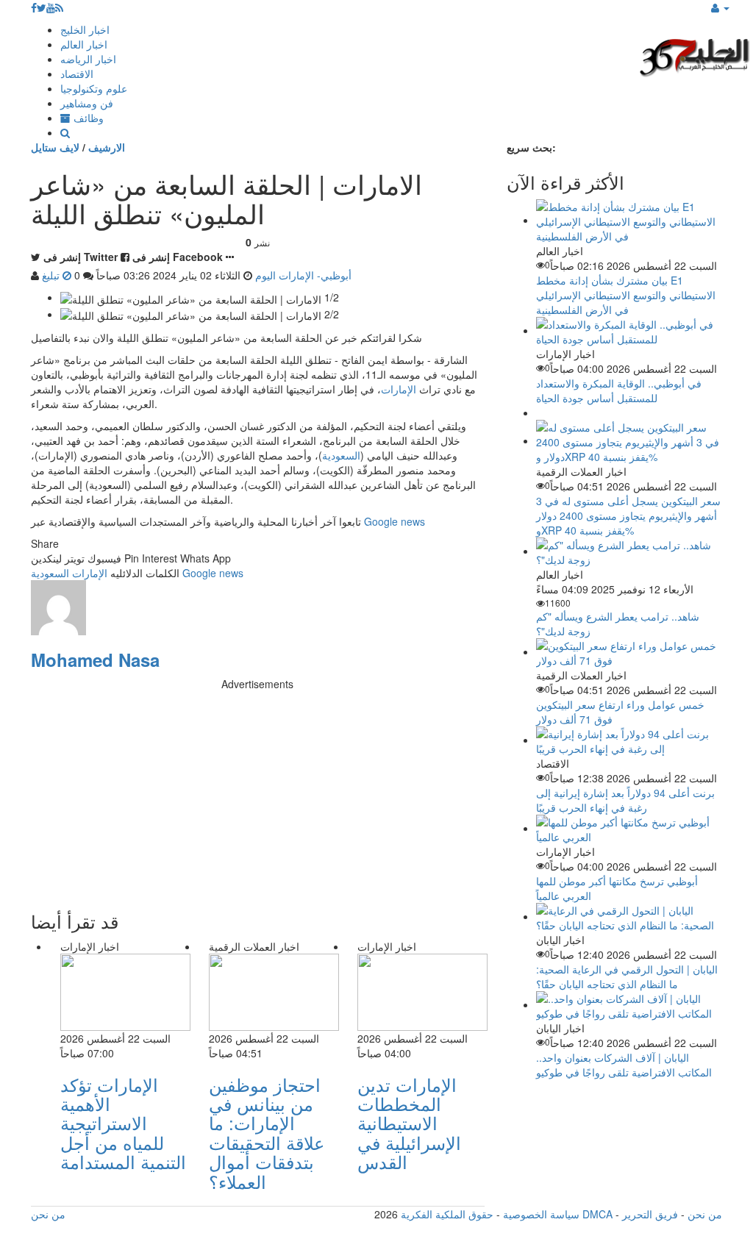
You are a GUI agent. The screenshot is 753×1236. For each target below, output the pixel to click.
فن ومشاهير (86, 103)
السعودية (341, 455)
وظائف (87, 117)
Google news (394, 521)
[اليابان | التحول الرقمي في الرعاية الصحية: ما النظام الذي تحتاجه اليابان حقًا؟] (629, 916)
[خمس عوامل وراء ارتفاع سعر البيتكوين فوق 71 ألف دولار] (629, 651)
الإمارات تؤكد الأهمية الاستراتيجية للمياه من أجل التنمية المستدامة (123, 1123)
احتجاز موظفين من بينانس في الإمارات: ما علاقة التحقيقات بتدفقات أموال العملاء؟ (266, 1132)
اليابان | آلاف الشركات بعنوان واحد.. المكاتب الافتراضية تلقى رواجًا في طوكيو (624, 1064)
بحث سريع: (531, 147)
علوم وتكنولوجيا (93, 88)
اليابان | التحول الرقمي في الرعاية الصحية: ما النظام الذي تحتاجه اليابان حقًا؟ (627, 976)
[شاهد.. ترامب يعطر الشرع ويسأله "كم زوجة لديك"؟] (629, 550)
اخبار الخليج (85, 29)
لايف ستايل (55, 147)
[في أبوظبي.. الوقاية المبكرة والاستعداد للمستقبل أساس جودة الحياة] (629, 330)
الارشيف (106, 147)
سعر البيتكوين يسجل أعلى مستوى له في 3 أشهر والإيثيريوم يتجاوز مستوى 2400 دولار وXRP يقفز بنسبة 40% (628, 515)
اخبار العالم (83, 44)
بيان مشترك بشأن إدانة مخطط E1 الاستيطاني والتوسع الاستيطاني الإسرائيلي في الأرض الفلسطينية (625, 295)
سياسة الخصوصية (541, 1214)
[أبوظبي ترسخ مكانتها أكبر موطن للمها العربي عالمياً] (629, 828)
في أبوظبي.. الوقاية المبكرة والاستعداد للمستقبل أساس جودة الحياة (619, 390)
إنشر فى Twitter (80, 256)
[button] (720, 7)
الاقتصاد (76, 73)
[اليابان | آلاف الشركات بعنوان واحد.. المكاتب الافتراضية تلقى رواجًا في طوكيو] (629, 1004)
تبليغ (52, 275)
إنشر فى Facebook (177, 256)
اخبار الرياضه (88, 58)
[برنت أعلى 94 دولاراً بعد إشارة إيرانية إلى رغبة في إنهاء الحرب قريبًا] (629, 739)
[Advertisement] (258, 794)
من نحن (705, 1214)
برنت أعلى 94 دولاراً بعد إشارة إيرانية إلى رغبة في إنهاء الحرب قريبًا (625, 800)
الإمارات (398, 389)
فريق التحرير (650, 1214)
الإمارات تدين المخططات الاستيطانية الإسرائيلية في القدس (409, 1123)
